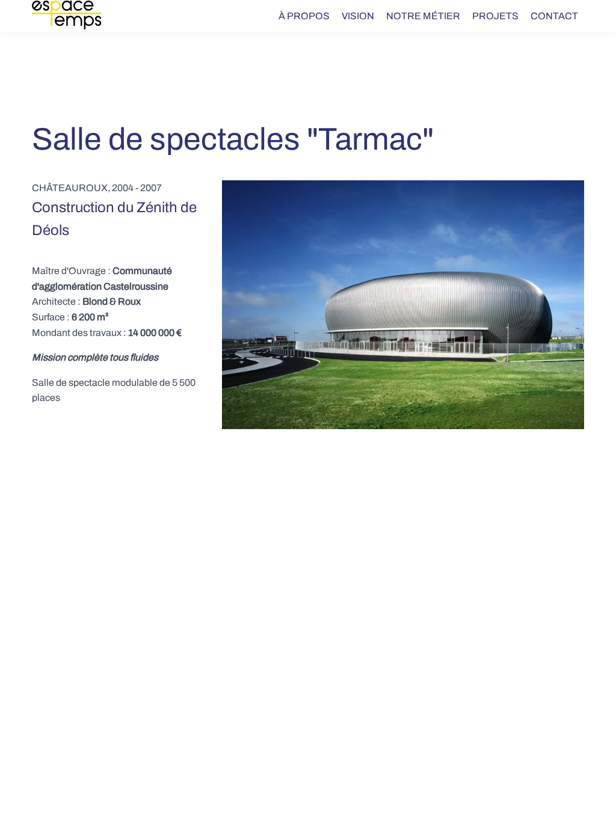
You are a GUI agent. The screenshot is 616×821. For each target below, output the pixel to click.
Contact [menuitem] (554, 16)
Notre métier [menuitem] (423, 16)
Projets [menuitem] (495, 16)
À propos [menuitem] (304, 16)
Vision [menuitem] (358, 16)
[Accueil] (73, 16)
